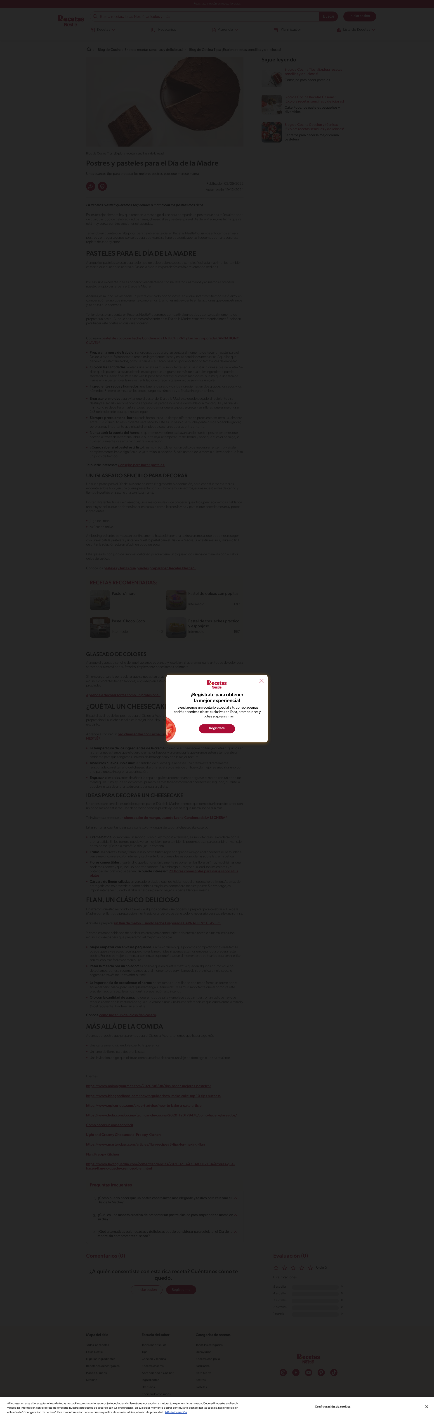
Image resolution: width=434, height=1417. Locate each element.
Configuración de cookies (332, 1406)
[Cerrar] (427, 1407)
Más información (176, 1412)
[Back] (261, 681)
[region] (217, 1407)
